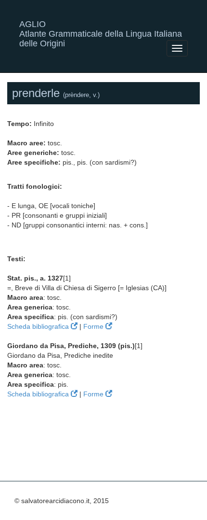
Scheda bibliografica (39, 326)
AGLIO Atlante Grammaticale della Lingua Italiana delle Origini (100, 27)
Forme (94, 326)
